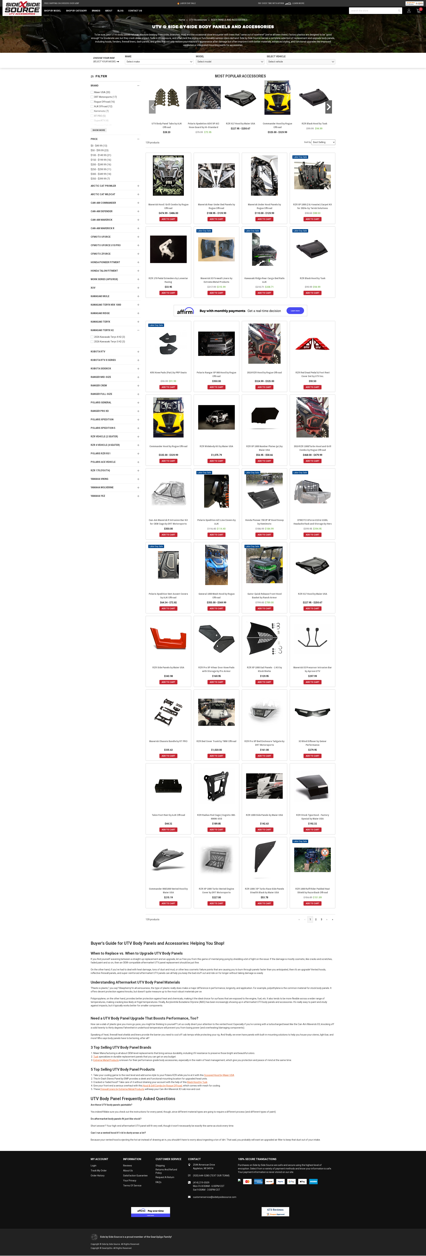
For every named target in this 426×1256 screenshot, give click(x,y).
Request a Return (165, 1177)
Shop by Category (76, 10)
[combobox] (159, 61)
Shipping (160, 1165)
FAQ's (158, 1182)
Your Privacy (129, 1180)
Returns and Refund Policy (166, 1171)
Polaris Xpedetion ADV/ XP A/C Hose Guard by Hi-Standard (203, 125)
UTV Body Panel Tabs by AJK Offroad (167, 125)
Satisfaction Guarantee (135, 1175)
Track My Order (99, 1170)
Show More (99, 130)
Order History (98, 1175)
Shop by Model (52, 10)
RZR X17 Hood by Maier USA (240, 123)
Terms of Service (132, 1185)
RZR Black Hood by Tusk (314, 123)
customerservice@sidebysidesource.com (214, 1197)
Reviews (127, 1165)
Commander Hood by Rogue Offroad (277, 125)
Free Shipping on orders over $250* (61, 3)
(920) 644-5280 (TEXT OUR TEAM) (211, 1175)
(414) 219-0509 (201, 1182)
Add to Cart (168, 219)
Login (93, 1165)
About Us (128, 1170)
